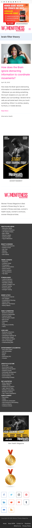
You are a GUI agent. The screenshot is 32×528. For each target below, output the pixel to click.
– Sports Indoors (5, 268)
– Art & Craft (4, 365)
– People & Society (6, 370)
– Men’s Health (5, 233)
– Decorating (4, 397)
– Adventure (4, 261)
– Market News (5, 302)
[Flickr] (20, 1)
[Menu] (30, 29)
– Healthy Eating (5, 384)
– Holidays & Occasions (7, 386)
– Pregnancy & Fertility (7, 324)
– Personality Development (8, 372)
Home (4, 523)
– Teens (3, 326)
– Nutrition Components (7, 390)
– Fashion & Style (6, 247)
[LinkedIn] (11, 1)
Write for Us (17, 526)
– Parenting (4, 321)
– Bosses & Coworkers (7, 312)
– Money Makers (5, 305)
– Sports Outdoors (6, 270)
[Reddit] (13, 1)
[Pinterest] (8, 1)
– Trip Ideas (4, 273)
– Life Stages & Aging (7, 231)
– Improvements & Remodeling (9, 402)
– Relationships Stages (7, 337)
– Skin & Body (5, 254)
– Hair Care (4, 249)
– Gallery (3, 399)
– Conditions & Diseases (8, 230)
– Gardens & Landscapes (8, 400)
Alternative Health (7, 116)
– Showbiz (4, 358)
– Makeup (4, 251)
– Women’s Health (6, 235)
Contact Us (20, 523)
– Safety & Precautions (7, 266)
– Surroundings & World (7, 377)
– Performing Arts (6, 356)
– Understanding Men (7, 342)
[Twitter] (4, 1)
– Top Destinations (6, 272)
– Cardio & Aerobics (6, 279)
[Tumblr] (17, 1)
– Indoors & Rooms (6, 404)
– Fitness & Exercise (6, 281)
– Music (3, 354)
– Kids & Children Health (8, 318)
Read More (4, 111)
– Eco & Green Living (7, 367)
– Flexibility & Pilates (7, 282)
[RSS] (11, 509)
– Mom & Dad (5, 319)
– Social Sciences (6, 375)
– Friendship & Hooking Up (8, 335)
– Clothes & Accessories (8, 246)
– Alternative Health (6, 228)
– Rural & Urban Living (7, 374)
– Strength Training (6, 289)
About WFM (11, 523)
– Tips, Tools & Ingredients (8, 393)
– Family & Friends (6, 316)
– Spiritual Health (6, 237)
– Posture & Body (6, 288)
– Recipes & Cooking (7, 391)
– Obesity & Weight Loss (8, 284)
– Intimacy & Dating (6, 333)
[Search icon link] (29, 2)
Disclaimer (28, 523)
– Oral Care (4, 252)
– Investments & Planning (8, 300)
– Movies (3, 353)
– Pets (3, 323)
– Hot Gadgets (5, 298)
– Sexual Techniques (7, 340)
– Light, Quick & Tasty (7, 388)
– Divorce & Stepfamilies (8, 314)
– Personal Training (6, 286)
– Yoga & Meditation (6, 238)
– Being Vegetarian (6, 383)
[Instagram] (6, 1)
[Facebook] (1, 1)
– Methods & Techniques (8, 303)
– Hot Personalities (6, 351)
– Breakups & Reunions (7, 332)
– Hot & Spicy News (6, 349)
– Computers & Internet (7, 297)
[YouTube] (15, 1)
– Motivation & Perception (8, 369)
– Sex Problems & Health (8, 339)
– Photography (5, 265)
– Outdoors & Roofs (6, 406)
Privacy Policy (27, 526)
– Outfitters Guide (6, 263)
